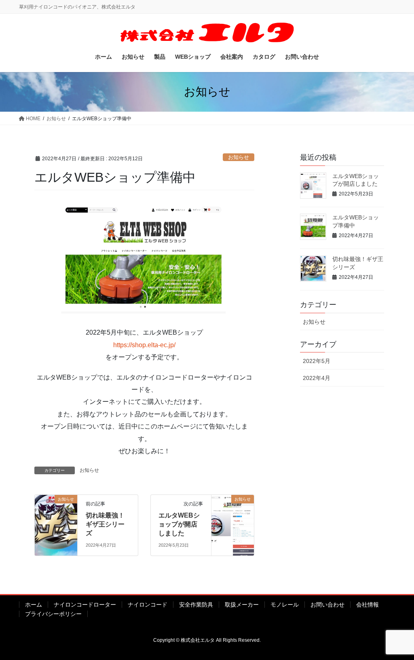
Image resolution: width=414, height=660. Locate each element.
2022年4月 (316, 378)
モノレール (284, 604)
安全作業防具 (196, 604)
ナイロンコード (147, 604)
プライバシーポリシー (53, 614)
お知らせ (238, 157)
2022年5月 (316, 361)
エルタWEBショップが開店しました (179, 524)
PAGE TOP (396, 633)
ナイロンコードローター (85, 604)
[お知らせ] (56, 524)
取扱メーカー (242, 604)
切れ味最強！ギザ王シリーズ (105, 524)
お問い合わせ (327, 604)
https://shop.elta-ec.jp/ (144, 345)
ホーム (33, 604)
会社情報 (367, 604)
